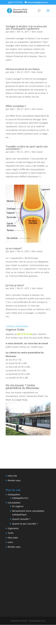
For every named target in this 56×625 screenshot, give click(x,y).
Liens (10, 542)
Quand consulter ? (21, 519)
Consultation (14, 502)
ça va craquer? (14, 248)
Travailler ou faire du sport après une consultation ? (27, 148)
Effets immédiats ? (16, 106)
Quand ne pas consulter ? (25, 523)
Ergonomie (13, 528)
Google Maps (21, 399)
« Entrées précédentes (17, 326)
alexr (12, 31)
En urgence (17, 506)
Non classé (37, 31)
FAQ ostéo (13, 537)
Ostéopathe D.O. (20, 498)
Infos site (12, 475)
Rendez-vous (14, 480)
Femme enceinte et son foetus (23, 69)
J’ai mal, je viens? (15, 285)
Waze (8, 399)
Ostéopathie (14, 494)
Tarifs (10, 533)
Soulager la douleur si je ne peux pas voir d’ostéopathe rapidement (26, 27)
